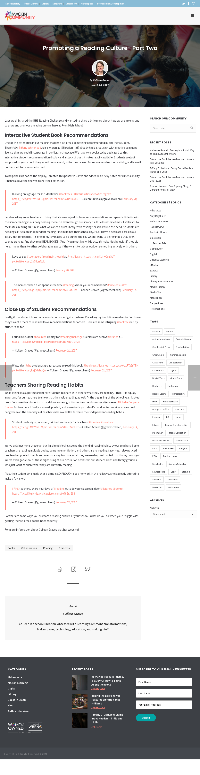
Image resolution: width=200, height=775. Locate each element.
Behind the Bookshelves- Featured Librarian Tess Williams (172, 161)
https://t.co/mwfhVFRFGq (28, 199)
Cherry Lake (158, 354)
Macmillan (157, 432)
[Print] (59, 568)
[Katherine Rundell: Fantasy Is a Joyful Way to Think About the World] (80, 682)
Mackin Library (157, 287)
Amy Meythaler (157, 216)
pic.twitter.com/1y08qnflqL (28, 261)
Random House (170, 456)
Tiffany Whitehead (30, 147)
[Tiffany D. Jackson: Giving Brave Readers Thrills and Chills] (80, 720)
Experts (154, 270)
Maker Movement (161, 440)
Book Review (157, 227)
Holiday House (170, 401)
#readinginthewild (53, 256)
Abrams (156, 331)
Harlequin (173, 385)
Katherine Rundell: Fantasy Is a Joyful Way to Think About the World (172, 152)
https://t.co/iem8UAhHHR (28, 342)
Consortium (158, 370)
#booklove (107, 422)
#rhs (70, 256)
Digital (153, 254)
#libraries (79, 194)
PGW (154, 456)
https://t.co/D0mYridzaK (26, 493)
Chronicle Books (178, 354)
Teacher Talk (159, 243)
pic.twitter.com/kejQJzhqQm (29, 370)
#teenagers (34, 256)
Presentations (157, 308)
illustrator (180, 409)
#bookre (118, 488)
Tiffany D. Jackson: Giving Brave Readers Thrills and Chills (171, 170)
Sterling (186, 471)
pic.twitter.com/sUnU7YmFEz (61, 427)
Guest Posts (176, 378)
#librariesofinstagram (98, 194)
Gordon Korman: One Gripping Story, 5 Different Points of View (170, 188)
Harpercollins (178, 393)
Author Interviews (159, 221)
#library (77, 256)
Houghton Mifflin (160, 409)
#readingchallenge (71, 337)
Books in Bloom (158, 232)
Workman (157, 487)
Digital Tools (158, 378)
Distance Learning (159, 259)
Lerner (178, 417)
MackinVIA (155, 292)
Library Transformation (162, 281)
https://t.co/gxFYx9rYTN (123, 365)
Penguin (183, 448)
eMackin (154, 265)
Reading (48, 548)
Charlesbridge (182, 347)
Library (153, 276)
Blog (10, 705)
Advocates (155, 210)
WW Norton (173, 487)
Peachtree (168, 448)
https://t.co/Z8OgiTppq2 (27, 290)
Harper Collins (159, 393)
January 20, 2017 (65, 270)
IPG (167, 417)
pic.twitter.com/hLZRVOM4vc (62, 342)
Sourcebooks (158, 471)
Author (169, 331)
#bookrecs (65, 194)
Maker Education (177, 432)
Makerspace (156, 298)
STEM (173, 471)
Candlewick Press (161, 347)
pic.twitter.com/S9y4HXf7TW (60, 290)
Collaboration (29, 548)
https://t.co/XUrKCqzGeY (99, 256)
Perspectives (156, 303)
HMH (154, 401)
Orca (154, 448)
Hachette (157, 385)
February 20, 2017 (66, 502)
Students (64, 548)
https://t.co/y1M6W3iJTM (27, 427)
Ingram (156, 417)
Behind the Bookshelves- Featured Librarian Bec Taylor (172, 179)
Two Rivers (172, 479)
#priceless (113, 285)
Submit (146, 717)
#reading (68, 285)
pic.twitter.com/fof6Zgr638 (58, 493)
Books (11, 548)
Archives (154, 508)
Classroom (156, 237)
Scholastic (157, 463)
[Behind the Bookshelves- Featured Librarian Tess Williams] (80, 701)
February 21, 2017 (66, 350)
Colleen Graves (102, 80)
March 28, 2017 (100, 85)
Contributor (156, 248)
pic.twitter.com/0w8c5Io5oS (61, 199)
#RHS (15, 488)
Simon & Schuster (177, 463)
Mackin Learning (18, 683)
